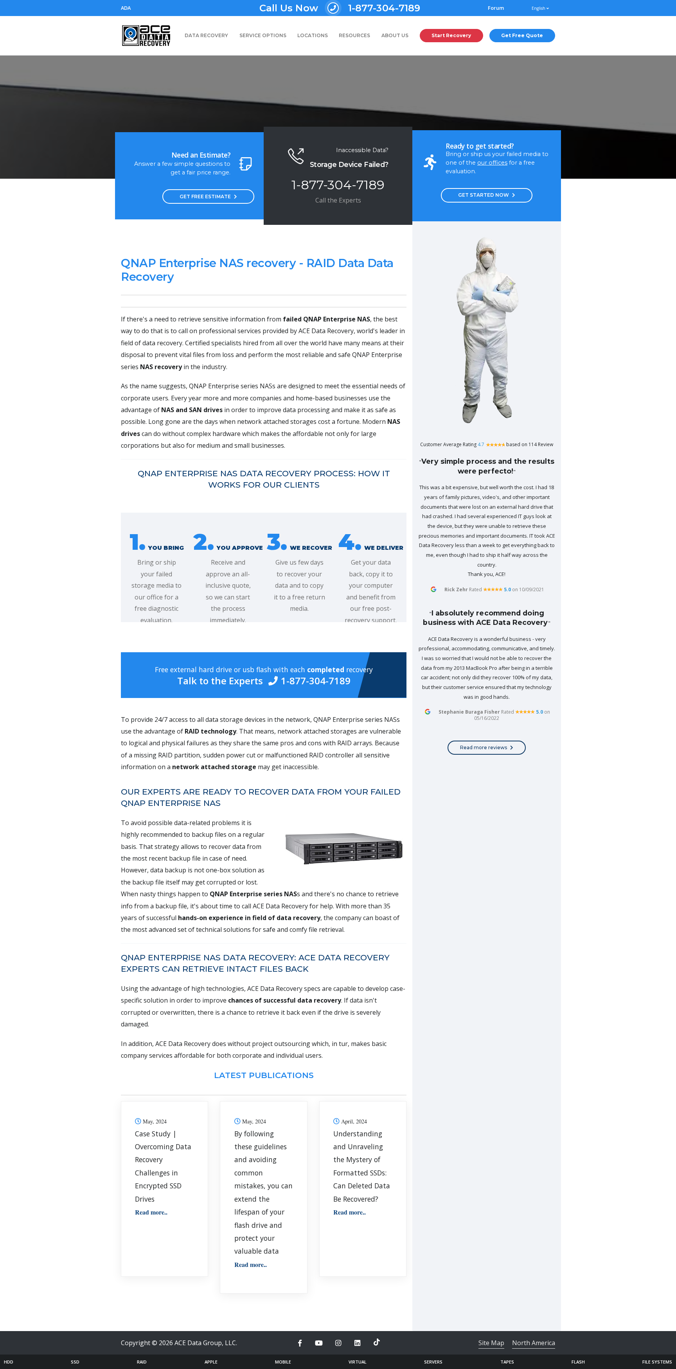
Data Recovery (206, 35)
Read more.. (151, 1212)
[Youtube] (319, 1343)
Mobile (283, 1362)
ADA (126, 8)
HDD (8, 1362)
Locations (312, 35)
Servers (433, 1362)
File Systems (657, 1362)
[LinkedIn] (357, 1343)
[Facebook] (299, 1343)
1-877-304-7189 (340, 8)
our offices (492, 162)
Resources (354, 35)
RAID (142, 1362)
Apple (211, 1362)
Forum (496, 8)
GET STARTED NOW (483, 195)
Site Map (491, 1342)
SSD (75, 1362)
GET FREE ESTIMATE (205, 196)
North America (533, 1342)
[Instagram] (338, 1343)
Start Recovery (451, 35)
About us (394, 35)
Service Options (262, 35)
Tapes (507, 1362)
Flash (578, 1362)
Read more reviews (483, 747)
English (539, 8)
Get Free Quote (522, 35)
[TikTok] (377, 1342)
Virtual (358, 1362)
